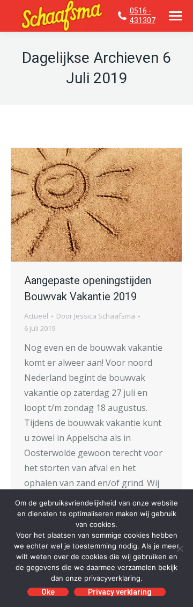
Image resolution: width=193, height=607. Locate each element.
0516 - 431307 (142, 15)
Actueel (36, 316)
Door (95, 316)
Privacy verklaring (120, 592)
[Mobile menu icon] (175, 16)
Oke (48, 592)
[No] (179, 548)
